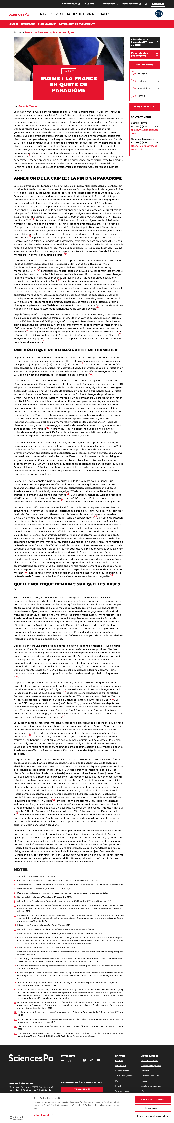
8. (15, 905)
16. (15, 958)
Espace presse (122, 1071)
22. (15, 1012)
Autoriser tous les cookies (152, 1099)
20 (64, 691)
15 (62, 500)
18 (111, 574)
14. (15, 947)
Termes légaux (122, 1091)
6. (15, 897)
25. (15, 1033)
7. (14, 901)
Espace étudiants (149, 1060)
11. (15, 929)
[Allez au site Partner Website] (159, 14)
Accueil (18, 32)
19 (16, 675)
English (158, 3)
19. (15, 982)
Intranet (145, 1071)
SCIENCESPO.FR (69, 4)
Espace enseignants (151, 1065)
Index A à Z (120, 1065)
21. (15, 1002)
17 (26, 571)
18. (15, 972)
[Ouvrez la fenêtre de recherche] (145, 4)
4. (15, 888)
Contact (119, 1060)
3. (14, 884)
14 (68, 493)
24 (54, 799)
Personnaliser (151, 1108)
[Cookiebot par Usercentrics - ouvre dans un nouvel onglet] (16, 1118)
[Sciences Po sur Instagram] (84, 1060)
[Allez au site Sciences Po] (19, 15)
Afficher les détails (41, 1115)
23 (30, 735)
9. (15, 915)
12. (15, 933)
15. (15, 951)
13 (48, 427)
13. (15, 937)
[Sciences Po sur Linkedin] (62, 1060)
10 (45, 340)
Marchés (119, 1086)
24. (15, 1026)
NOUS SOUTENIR (130, 4)
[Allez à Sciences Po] (31, 1058)
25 (17, 813)
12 (91, 373)
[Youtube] (98, 1060)
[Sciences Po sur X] (69, 1060)
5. (14, 893)
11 (83, 363)
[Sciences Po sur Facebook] (77, 1060)
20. (15, 989)
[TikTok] (91, 1060)
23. (15, 1019)
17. (15, 965)
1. (14, 876)
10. (15, 925)
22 (64, 715)
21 (113, 698)
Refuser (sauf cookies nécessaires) (152, 1116)
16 (96, 516)
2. (14, 880)
